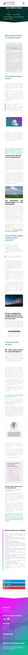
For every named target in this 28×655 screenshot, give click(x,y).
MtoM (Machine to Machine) (14, 445)
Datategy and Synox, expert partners (16, 557)
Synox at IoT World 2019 (12, 541)
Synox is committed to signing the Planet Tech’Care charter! (15, 555)
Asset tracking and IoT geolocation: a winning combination (15, 550)
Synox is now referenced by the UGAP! (15, 548)
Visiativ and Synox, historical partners (15, 558)
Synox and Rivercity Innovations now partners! (15, 552)
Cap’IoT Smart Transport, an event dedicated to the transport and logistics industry (15, 539)
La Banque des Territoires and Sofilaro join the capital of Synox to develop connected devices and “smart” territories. (15, 545)
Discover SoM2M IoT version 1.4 (13, 542)
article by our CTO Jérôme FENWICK (14, 519)
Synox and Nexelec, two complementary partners (15, 561)
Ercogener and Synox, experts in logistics (15, 564)
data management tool (13, 457)
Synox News (16, 14)
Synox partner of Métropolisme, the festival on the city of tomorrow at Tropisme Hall (15, 535)
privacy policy (12, 648)
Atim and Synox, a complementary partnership (15, 567)
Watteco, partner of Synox (13, 563)
